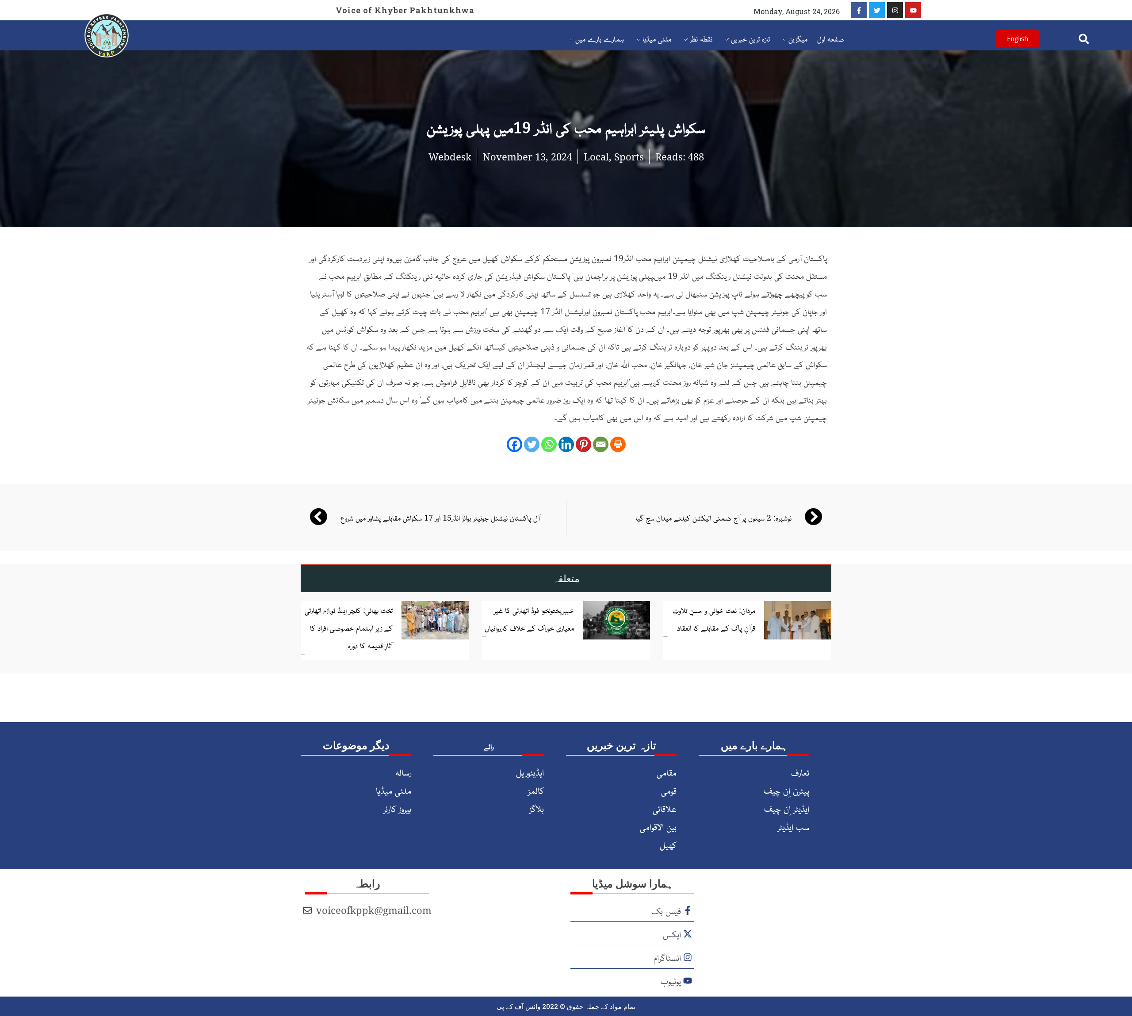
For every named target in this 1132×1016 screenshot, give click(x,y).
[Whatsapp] (549, 444)
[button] (1084, 38)
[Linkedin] (566, 444)
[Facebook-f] (859, 10)
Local (596, 156)
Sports (629, 156)
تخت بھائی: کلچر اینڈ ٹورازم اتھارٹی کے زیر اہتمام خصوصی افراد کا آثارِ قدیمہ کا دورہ (349, 628)
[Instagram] (895, 10)
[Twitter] (877, 10)
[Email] (600, 444)
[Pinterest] (583, 444)
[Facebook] (514, 444)
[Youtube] (913, 10)
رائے (488, 746)
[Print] (618, 444)
